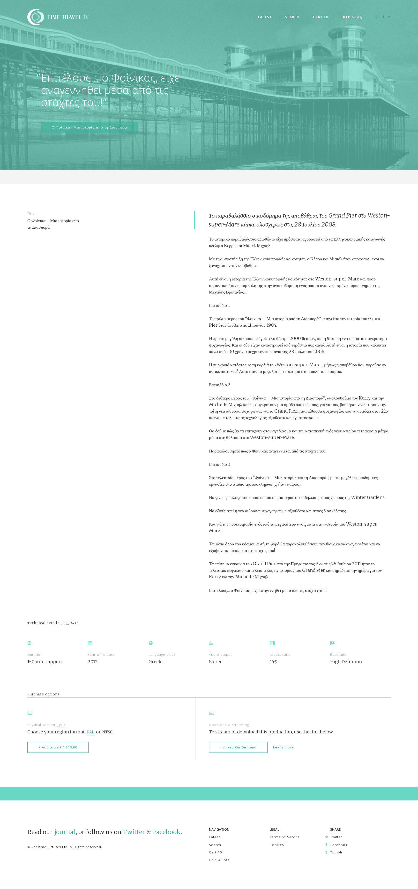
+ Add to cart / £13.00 (58, 747)
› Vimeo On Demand (238, 747)
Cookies (276, 845)
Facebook (166, 832)
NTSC (107, 732)
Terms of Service (284, 837)
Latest (214, 837)
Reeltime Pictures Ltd (49, 847)
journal (64, 832)
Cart (215, 852)
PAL (90, 732)
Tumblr (336, 852)
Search (215, 845)
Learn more (283, 747)
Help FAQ (219, 860)
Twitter (134, 832)
